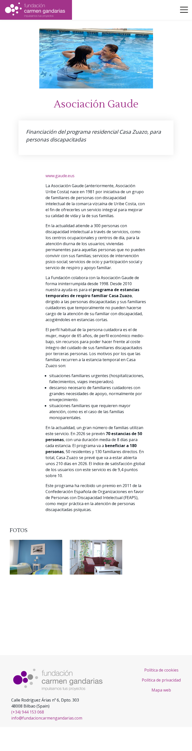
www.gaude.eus (60, 175)
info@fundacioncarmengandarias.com (46, 718)
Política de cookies (161, 670)
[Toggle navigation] (184, 10)
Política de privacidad (161, 680)
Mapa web (161, 690)
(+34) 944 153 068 (27, 712)
